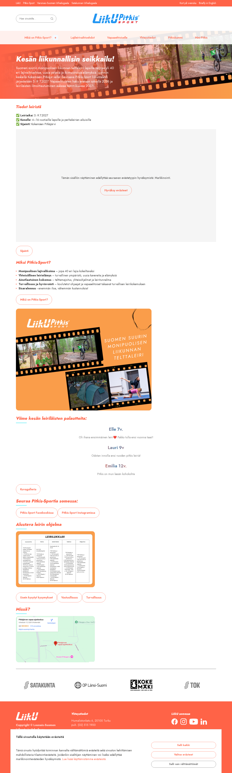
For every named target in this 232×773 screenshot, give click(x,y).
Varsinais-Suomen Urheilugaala (53, 3)
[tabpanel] (116, 49)
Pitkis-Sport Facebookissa (37, 513)
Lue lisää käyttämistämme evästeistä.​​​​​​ (84, 759)
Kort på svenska (188, 3)
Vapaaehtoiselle (117, 38)
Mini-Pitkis (201, 38)
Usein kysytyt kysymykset (36, 597)
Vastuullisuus (69, 597)
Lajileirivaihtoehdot (83, 38)
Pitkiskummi (175, 38)
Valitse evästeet (183, 754)
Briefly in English (207, 3)
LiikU (18, 3)
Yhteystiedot (148, 38)
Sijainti (24, 251)
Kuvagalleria (28, 489)
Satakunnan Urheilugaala (84, 3)
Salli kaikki (183, 745)
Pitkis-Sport (28, 3)
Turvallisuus (93, 597)
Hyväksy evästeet (116, 190)
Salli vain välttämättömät (183, 764)
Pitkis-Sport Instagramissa (78, 513)
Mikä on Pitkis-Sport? (37, 38)
